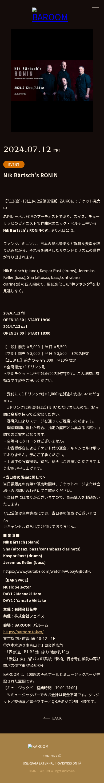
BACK (57, 718)
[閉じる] (95, 8)
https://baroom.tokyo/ (23, 631)
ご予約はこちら (52, 773)
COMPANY (50, 756)
